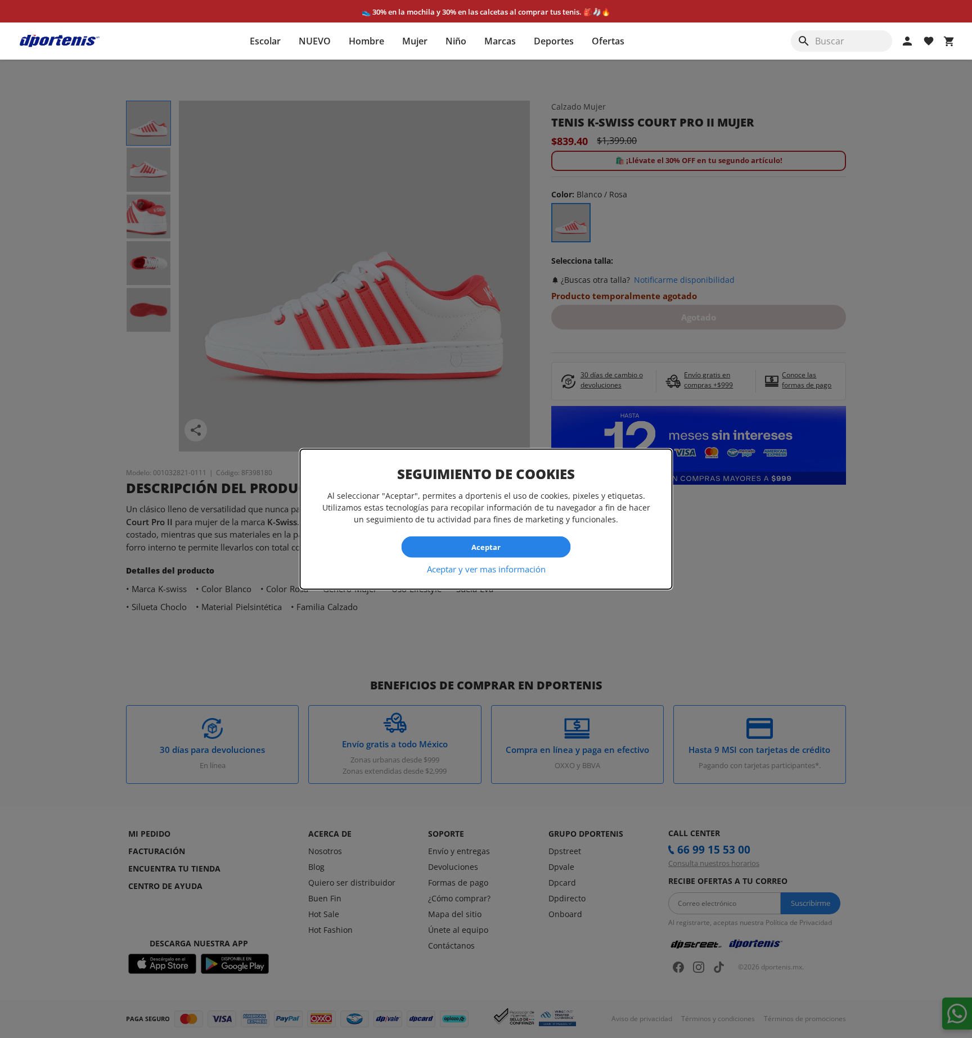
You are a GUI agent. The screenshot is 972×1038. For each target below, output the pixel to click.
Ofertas (608, 41)
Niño (456, 41)
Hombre (366, 41)
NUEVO (315, 41)
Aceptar (486, 546)
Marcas (500, 41)
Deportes (554, 41)
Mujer (415, 41)
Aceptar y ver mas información (486, 569)
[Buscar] (804, 41)
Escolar (265, 41)
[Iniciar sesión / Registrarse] (907, 41)
